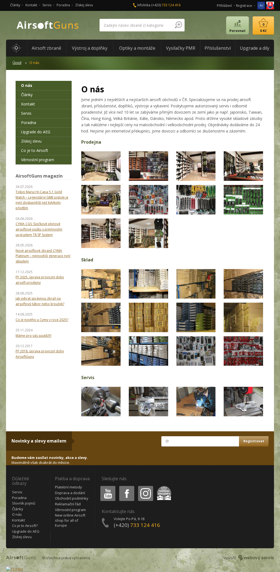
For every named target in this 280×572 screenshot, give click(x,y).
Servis (46, 5)
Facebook (126, 487)
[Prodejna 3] (196, 165)
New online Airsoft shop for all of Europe (70, 520)
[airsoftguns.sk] (270, 5)
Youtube (106, 487)
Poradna (63, 5)
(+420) (165, 5)
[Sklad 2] (148, 283)
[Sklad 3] (196, 283)
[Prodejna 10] (148, 232)
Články (15, 5)
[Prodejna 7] (196, 199)
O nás (26, 85)
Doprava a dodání (70, 492)
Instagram (145, 487)
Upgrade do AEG (35, 131)
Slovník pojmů (23, 503)
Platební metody (68, 487)
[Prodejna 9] (101, 232)
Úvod (17, 62)
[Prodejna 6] (148, 199)
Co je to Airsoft (34, 150)
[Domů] (16, 48)
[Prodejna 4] (243, 165)
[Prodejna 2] (148, 165)
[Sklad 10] (148, 350)
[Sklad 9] (101, 350)
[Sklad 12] (243, 350)
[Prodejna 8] (243, 199)
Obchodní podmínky (71, 498)
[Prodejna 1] (101, 165)
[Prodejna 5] (101, 199)
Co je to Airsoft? (25, 525)
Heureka (163, 487)
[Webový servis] (256, 558)
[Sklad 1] (101, 283)
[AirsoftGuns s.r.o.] (48, 25)
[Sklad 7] (196, 317)
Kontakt (31, 5)
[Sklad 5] (101, 317)
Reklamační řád (68, 504)
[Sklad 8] (243, 317)
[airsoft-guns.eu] (261, 5)
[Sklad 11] (196, 350)
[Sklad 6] (148, 317)
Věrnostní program (37, 159)
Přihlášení (224, 5)
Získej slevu (84, 5)
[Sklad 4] (243, 283)
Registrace (244, 5)
